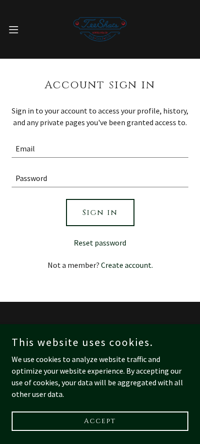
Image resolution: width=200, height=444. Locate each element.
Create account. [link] (127, 265)
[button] (18, 29)
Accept (100, 421)
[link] (100, 29)
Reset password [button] (100, 242)
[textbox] (100, 149)
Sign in (100, 212)
